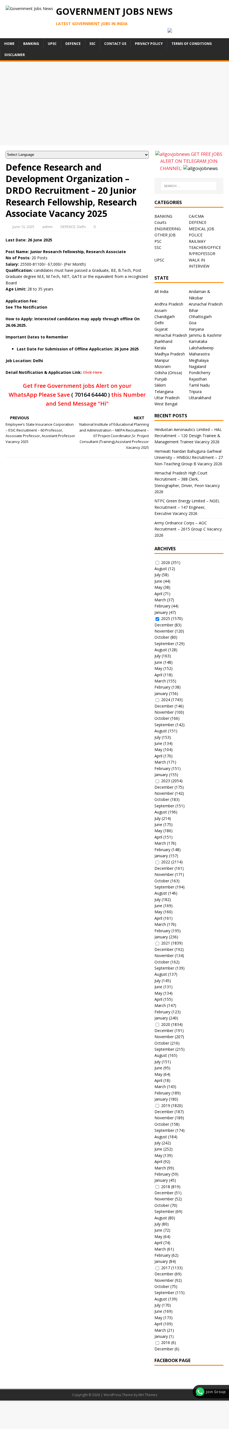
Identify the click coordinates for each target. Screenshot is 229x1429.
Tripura (195, 391)
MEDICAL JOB (201, 228)
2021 (165, 943)
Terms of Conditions (191, 43)
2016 (165, 1342)
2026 (165, 562)
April (158, 593)
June (158, 581)
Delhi (81, 226)
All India (161, 291)
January (161, 612)
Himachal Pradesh (170, 335)
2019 (165, 1105)
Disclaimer (14, 54)
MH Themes (148, 1394)
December (163, 625)
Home (9, 43)
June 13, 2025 (23, 226)
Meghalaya (199, 360)
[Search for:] (189, 186)
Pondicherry (199, 372)
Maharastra (199, 354)
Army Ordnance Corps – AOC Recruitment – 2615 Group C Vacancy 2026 (188, 529)
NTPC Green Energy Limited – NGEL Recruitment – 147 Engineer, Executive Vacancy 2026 (187, 507)
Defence (73, 43)
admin (47, 226)
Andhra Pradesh (168, 304)
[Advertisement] (114, 103)
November (164, 631)
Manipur (161, 360)
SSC (92, 43)
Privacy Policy (149, 43)
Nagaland (197, 366)
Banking (31, 43)
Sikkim (160, 385)
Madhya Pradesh (169, 354)
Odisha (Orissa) (168, 372)
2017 (165, 1267)
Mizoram (162, 366)
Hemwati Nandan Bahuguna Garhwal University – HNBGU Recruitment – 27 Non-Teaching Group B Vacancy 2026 (188, 457)
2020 (165, 1024)
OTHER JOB (165, 235)
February (162, 606)
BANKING (163, 216)
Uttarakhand (200, 397)
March (160, 599)
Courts (160, 222)
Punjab (160, 379)
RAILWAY (197, 241)
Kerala (160, 347)
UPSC (52, 43)
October (161, 637)
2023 (165, 780)
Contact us (115, 43)
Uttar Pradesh (167, 397)
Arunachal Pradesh (206, 304)
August (160, 568)
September (164, 643)
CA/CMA (196, 216)
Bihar (193, 310)
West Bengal (165, 403)
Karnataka (198, 341)
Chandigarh (164, 316)
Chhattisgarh (200, 316)
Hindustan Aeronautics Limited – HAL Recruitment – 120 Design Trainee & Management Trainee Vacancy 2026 (188, 436)
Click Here (92, 372)
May (158, 587)
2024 (165, 699)
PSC (158, 241)
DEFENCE (68, 226)
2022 (165, 861)
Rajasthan (198, 379)
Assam (160, 310)
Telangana (163, 391)
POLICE (195, 235)
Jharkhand (163, 341)
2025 (165, 618)
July (157, 574)
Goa (192, 322)
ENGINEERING (167, 228)
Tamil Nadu (199, 385)
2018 (165, 1186)
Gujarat (161, 329)
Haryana (196, 329)
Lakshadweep (201, 347)
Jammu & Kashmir (205, 335)
